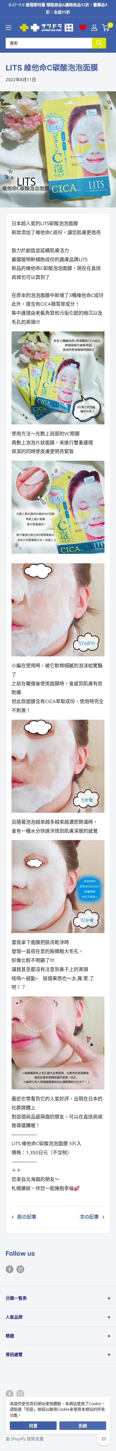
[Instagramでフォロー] (20, 1268)
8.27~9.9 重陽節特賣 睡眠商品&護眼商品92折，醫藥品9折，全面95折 (58, 8)
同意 (33, 1425)
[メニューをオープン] (8, 27)
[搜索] (99, 42)
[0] (105, 27)
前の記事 (26, 1216)
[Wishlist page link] (82, 27)
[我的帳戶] (94, 28)
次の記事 (89, 1216)
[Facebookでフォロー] (10, 1268)
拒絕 (83, 1425)
